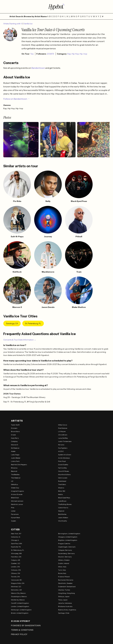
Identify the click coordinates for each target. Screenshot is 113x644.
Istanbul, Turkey (64, 590)
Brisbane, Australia (65, 606)
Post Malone (62, 428)
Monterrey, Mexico (18, 600)
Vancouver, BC (16, 580)
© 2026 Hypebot (20, 621)
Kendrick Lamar (17, 504)
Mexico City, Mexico (18, 593)
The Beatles (15, 474)
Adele (13, 451)
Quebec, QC (15, 563)
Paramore (14, 514)
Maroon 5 (14, 445)
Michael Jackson (17, 501)
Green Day (15, 488)
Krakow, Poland (64, 577)
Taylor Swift (15, 425)
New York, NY (16, 534)
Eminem (14, 428)
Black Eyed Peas (64, 498)
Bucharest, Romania (65, 580)
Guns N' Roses (63, 471)
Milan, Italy (62, 567)
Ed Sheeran (15, 448)
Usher (13, 511)
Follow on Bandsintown (15, 98)
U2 (12, 481)
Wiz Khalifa (62, 521)
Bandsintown (38, 68)
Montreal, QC (16, 586)
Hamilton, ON (16, 557)
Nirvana (61, 445)
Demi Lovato (62, 478)
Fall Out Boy (62, 468)
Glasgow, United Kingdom (67, 537)
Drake (13, 435)
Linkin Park (15, 461)
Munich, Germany (65, 557)
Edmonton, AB (16, 590)
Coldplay (14, 441)
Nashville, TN (16, 547)
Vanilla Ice (28, 23)
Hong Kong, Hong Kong (66, 593)
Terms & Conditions (22, 630)
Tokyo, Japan (63, 600)
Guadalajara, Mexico (19, 596)
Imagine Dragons (17, 491)
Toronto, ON (15, 577)
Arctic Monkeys (64, 458)
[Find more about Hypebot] (56, 6)
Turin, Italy (62, 570)
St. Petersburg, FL (33, 323)
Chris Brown (62, 435)
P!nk (12, 508)
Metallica (14, 484)
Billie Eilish (15, 498)
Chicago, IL (15, 540)
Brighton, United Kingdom (67, 540)
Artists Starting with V (13, 23)
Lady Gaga (15, 455)
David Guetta (63, 465)
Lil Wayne (61, 431)
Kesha (60, 494)
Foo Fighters (62, 448)
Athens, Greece (63, 560)
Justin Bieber (15, 458)
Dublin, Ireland (63, 563)
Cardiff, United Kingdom (20, 603)
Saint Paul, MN (16, 543)
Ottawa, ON (15, 573)
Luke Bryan (62, 501)
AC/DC (61, 451)
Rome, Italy (62, 573)
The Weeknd (15, 478)
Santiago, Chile (63, 613)
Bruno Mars (15, 431)
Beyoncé (14, 471)
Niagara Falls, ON (17, 583)
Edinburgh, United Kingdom (21, 610)
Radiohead (62, 481)
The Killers (62, 484)
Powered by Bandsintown (26, 625)
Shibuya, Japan (63, 596)
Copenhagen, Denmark (67, 547)
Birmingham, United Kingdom (69, 534)
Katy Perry (15, 438)
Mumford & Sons (64, 474)
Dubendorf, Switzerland (67, 586)
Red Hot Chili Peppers (19, 465)
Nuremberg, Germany (66, 553)
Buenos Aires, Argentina (67, 610)
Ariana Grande (16, 494)
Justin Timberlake (64, 441)
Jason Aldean (63, 517)
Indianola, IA (15, 537)
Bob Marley (62, 514)
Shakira (61, 488)
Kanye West (15, 517)
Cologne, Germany (65, 550)
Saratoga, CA (12, 323)
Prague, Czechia (64, 543)
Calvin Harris (63, 508)
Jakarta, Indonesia (65, 603)
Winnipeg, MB (16, 553)
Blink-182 (61, 491)
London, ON (15, 567)
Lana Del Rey (63, 438)
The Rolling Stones (65, 504)
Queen (13, 521)
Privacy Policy (19, 634)
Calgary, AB (15, 560)
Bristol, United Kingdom (19, 613)
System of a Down (64, 455)
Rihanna (14, 468)
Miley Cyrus (62, 425)
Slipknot (61, 511)
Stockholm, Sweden (65, 583)
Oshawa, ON (16, 570)
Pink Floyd (62, 461)
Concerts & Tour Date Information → (19, 339)
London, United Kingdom (20, 606)
